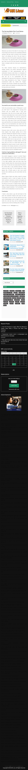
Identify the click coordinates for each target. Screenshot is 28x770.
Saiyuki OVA (20, 588)
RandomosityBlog (22, 740)
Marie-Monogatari (23, 753)
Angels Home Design (8, 436)
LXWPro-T (22, 701)
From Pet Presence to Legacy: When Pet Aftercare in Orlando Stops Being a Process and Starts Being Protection (14, 328)
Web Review (5, 450)
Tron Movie (3, 472)
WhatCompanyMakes (6, 496)
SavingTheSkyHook (5, 673)
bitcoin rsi (19, 290)
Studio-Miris (20, 750)
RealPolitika (22, 574)
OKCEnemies (23, 515)
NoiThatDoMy (4, 640)
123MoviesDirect (5, 705)
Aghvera (15, 732)
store (12, 303)
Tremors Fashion (21, 427)
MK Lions (17, 389)
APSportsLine (19, 693)
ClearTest (20, 636)
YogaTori (3, 625)
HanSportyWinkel (21, 628)
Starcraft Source (4, 599)
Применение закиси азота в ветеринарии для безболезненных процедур (17, 246)
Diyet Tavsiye (23, 560)
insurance (17, 299)
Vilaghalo (19, 725)
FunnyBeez (19, 761)
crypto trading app (20, 294)
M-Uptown (3, 508)
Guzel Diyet (22, 612)
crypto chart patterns (9, 294)
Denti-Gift (21, 633)
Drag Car (22, 296)
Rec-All (2, 484)
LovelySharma (4, 520)
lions (23, 299)
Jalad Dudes (19, 604)
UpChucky (22, 661)
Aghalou (19, 696)
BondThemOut (16, 655)
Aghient (19, 684)
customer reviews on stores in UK (11, 296)
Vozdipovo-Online (19, 735)
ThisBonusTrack (4, 617)
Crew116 (24, 590)
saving (23, 301)
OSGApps (18, 719)
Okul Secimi (3, 526)
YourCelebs (7, 463)
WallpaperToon (4, 648)
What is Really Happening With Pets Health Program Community (19, 217)
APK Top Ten (20, 577)
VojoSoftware (4, 714)
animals (12, 290)
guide (14, 298)
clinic (16, 292)
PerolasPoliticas (22, 658)
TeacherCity (3, 531)
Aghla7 (2, 595)
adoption (6, 290)
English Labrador (8, 298)
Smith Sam (18, 33)
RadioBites (18, 567)
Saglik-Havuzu (22, 630)
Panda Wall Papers (7, 442)
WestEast (14, 730)
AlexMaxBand (23, 681)
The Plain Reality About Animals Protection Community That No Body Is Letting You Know (8, 217)
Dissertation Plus (20, 602)
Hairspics (20, 610)
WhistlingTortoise (21, 663)
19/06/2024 (13, 272)
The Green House (5, 446)
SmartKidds (3, 542)
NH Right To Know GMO (6, 557)
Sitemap (21, 766)
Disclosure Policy (15, 766)
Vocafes (17, 676)
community (22, 292)
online (17, 301)
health (19, 298)
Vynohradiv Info (13, 757)
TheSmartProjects (5, 644)
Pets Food (9, 205)
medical (11, 301)
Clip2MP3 (20, 717)
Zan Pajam (22, 549)
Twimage (20, 686)
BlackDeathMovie (5, 467)
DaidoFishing (22, 722)
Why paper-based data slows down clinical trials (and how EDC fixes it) (17, 254)
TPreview (19, 698)
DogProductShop (18, 669)
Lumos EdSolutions (21, 487)
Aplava (2, 504)
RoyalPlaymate (18, 538)
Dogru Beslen (4, 564)
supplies (17, 303)
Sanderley (17, 727)
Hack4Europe (21, 738)
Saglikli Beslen (23, 607)
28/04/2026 (13, 241)
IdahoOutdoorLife (5, 690)
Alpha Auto (5, 414)
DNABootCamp (4, 621)
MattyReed (23, 678)
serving (17, 205)
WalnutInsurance (4, 653)
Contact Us (7, 766)
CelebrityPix (17, 457)
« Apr (13, 370)
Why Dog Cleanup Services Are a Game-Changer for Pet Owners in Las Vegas (17, 263)
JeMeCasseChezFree (22, 743)
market (6, 301)
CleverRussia (18, 666)
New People (22, 522)
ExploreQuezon (8, 478)
